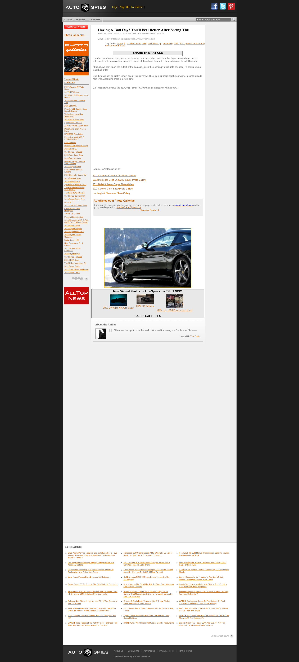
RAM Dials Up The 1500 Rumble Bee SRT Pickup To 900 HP (92, 617)
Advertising (149, 651)
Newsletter (137, 7)
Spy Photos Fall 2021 (73, 257)
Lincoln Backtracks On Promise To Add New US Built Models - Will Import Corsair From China (201, 578)
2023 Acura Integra (72, 225)
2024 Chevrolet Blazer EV (75, 175)
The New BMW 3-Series (74, 193)
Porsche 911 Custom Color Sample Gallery (75, 110)
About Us (118, 651)
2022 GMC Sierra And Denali (76, 269)
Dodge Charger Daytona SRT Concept (74, 162)
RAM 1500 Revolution (73, 134)
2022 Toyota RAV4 (72, 254)
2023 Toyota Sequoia (73, 228)
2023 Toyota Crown (72, 178)
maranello (168, 43)
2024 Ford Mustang (72, 158)
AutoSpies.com (86, 8)
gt (160, 43)
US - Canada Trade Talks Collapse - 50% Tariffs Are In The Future (148, 609)
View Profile (195, 336)
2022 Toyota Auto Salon (74, 232)
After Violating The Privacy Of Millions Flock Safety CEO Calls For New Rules (202, 563)
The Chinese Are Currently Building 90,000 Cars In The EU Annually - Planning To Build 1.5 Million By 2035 (148, 571)
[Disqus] (148, 484)
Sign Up (124, 7)
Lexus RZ (68, 202)
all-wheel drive (134, 43)
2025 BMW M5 (70, 106)
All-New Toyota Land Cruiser (76, 126)
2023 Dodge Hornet (72, 167)
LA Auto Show (70, 143)
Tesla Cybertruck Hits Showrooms (73, 115)
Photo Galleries (95, 19)
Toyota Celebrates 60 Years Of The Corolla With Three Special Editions (146, 617)
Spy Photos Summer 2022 (75, 184)
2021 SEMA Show (71, 260)
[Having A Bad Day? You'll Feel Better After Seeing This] (147, 287)
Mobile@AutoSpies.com (129, 207)
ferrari (120, 43)
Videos (124, 39)
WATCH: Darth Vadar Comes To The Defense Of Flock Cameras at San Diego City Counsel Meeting (202, 602)
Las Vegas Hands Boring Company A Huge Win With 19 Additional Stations (91, 563)
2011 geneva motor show (192, 43)
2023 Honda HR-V (72, 181)
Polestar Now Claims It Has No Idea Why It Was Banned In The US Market (92, 602)
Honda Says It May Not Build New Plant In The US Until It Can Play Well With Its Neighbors (203, 585)
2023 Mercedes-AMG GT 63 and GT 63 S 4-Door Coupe (76, 221)
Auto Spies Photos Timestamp (141, 33)
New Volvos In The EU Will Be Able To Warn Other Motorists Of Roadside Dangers (149, 585)
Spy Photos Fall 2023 (73, 123)
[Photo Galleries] (76, 74)
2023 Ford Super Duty (73, 155)
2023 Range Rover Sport (74, 199)
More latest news (220, 636)
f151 (176, 43)
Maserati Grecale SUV (73, 217)
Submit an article (76, 27)
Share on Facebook (149, 210)
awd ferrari (153, 43)
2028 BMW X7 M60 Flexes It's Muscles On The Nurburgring (149, 623)
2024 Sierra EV (70, 149)
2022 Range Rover (72, 266)
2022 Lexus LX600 (72, 273)
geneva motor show (115, 45)
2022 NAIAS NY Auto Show (75, 205)
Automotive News (74, 19)
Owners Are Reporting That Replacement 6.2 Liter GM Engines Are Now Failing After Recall (91, 571)
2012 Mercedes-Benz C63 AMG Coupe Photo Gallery (119, 180)
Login (115, 7)
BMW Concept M (71, 240)
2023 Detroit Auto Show (74, 119)
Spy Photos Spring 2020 (74, 196)
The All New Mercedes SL (75, 263)
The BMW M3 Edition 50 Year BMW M (74, 189)
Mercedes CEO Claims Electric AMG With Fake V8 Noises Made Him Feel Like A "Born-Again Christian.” (148, 554)
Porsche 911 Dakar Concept (76, 146)
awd (144, 43)
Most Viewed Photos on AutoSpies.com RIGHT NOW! (148, 291)
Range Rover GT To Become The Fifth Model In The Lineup (93, 584)
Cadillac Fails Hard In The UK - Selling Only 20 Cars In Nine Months (204, 571)
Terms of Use (185, 651)
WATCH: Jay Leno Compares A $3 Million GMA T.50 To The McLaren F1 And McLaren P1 (204, 617)
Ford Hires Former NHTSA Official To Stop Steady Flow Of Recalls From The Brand (203, 609)
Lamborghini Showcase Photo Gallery (111, 193)
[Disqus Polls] (147, 395)
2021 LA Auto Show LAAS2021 (72, 249)
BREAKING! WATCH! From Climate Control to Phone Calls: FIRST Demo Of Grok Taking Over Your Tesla (92, 592)
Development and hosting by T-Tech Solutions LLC (132, 656)
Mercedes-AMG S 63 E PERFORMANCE (74, 138)
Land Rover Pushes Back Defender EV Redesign (88, 577)
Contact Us (133, 651)
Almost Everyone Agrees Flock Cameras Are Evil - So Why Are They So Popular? (203, 592)
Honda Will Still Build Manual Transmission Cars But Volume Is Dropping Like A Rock (204, 554)
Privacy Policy (166, 651)
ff (124, 43)
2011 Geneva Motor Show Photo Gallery (113, 188)
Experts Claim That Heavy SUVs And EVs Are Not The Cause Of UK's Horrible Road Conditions (202, 624)
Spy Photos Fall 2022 (73, 152)
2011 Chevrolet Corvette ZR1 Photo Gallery (114, 175)
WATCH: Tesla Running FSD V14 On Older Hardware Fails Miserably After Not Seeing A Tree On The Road (92, 624)
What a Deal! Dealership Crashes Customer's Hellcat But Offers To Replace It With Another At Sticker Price (92, 609)
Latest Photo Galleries (71, 80)
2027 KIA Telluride (71, 92)
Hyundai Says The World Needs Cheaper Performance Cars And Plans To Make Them (147, 563)
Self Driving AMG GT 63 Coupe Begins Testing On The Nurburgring (146, 578)
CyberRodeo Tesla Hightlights (72, 210)
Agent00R (102, 33)
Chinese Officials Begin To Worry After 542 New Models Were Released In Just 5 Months (147, 602)
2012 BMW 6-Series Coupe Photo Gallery (113, 184)
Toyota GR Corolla (72, 214)
